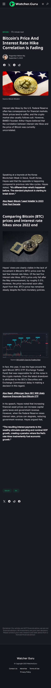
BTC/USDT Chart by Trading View (28, 360)
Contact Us (13, 669)
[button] (4, 4)
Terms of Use (34, 669)
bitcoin (7, 490)
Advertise (23, 669)
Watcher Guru (25, 658)
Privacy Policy (25, 672)
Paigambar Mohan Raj (17, 56)
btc (16, 490)
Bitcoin (6, 32)
